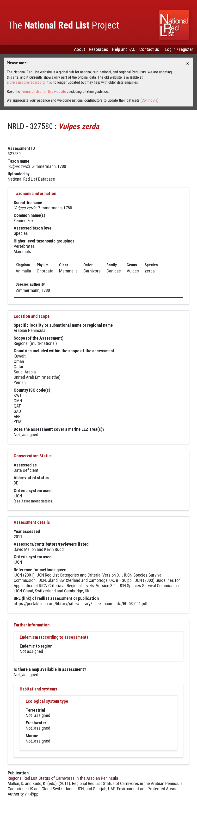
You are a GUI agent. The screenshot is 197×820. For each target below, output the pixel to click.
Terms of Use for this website (44, 91)
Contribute (149, 100)
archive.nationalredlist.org (26, 82)
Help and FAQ (123, 49)
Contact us (149, 49)
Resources (98, 49)
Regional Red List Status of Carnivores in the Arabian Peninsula (63, 778)
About (79, 49)
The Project (63, 25)
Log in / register (179, 49)
